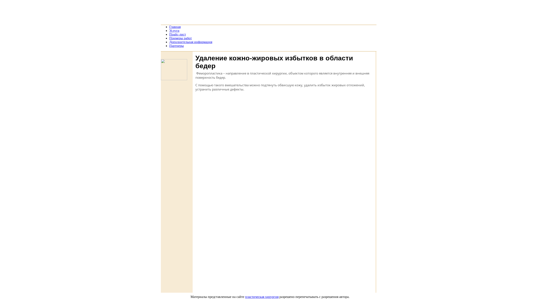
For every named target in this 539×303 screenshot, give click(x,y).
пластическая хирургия (262, 297)
